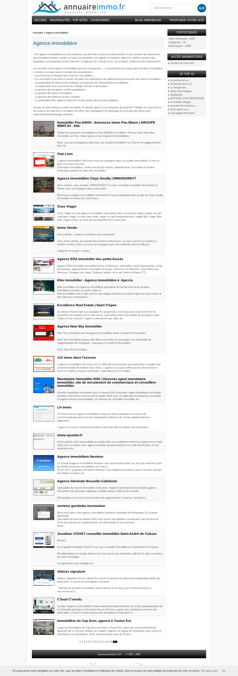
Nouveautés (60, 20)
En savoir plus (209, 670)
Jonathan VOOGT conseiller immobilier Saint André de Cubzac (107, 534)
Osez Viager (66, 206)
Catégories (99, 20)
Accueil (40, 20)
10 (99, 641)
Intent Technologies (181, 91)
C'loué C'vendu (69, 599)
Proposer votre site (187, 20)
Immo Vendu (67, 227)
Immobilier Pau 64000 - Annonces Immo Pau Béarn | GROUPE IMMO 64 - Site (106, 124)
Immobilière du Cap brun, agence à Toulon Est (94, 621)
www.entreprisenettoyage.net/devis (53, 114)
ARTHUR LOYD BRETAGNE (187, 98)
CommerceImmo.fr (181, 84)
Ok (223, 670)
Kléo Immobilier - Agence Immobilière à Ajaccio (95, 280)
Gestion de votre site (182, 63)
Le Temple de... (178, 87)
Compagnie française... (183, 113)
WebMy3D (176, 94)
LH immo (64, 407)
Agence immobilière (57, 32)
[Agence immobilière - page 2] (115, 641)
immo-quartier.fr (69, 435)
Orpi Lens (65, 154)
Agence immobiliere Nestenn (80, 456)
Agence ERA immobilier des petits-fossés (90, 259)
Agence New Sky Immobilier (79, 326)
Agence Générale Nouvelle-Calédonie (87, 481)
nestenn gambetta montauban (81, 506)
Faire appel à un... (180, 109)
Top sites (79, 20)
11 (103, 641)
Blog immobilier (148, 20)
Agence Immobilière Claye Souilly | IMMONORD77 (96, 178)
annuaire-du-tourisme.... (183, 105)
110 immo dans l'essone (76, 357)
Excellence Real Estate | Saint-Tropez (87, 305)
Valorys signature (71, 571)
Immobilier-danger (180, 102)
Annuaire (38, 32)
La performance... (180, 80)
